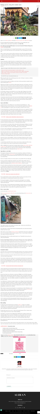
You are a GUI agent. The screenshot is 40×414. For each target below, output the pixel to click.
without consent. (19, 148)
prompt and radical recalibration (17, 163)
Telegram (17, 40)
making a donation (11, 335)
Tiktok (24, 40)
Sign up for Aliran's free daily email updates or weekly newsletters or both (13, 70)
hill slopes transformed (15, 231)
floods (20, 353)
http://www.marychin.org (19, 367)
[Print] (25, 38)
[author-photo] (19, 364)
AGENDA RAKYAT (4, 326)
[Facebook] (17, 38)
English (11, 40)
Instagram (20, 40)
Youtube (27, 40)
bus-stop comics (28, 193)
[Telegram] (21, 38)
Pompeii (2, 47)
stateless (10, 82)
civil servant (29, 289)
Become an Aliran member (6, 73)
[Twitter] (19, 38)
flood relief (11, 353)
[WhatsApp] (16, 38)
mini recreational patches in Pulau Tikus (8, 193)
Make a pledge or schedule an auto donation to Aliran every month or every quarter (14, 72)
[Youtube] (24, 407)
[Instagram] (18, 407)
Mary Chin (19, 366)
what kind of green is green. (11, 191)
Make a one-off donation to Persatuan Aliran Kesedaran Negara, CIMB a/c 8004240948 (15, 71)
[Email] (23, 38)
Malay (7, 40)
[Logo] (20, 397)
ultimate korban (11, 154)
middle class (20, 304)
